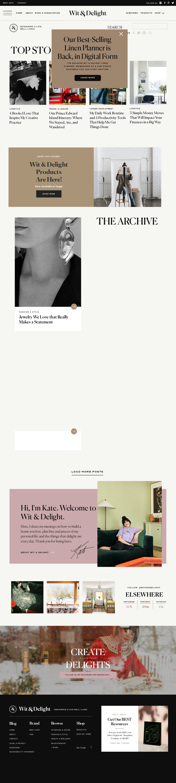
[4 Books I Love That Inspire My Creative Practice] (27, 83)
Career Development (101, 109)
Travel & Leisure (58, 109)
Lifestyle (14, 109)
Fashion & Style (29, 312)
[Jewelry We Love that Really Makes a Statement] (48, 262)
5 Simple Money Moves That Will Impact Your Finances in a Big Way (147, 117)
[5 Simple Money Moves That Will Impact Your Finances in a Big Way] (148, 83)
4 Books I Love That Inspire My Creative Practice (24, 118)
